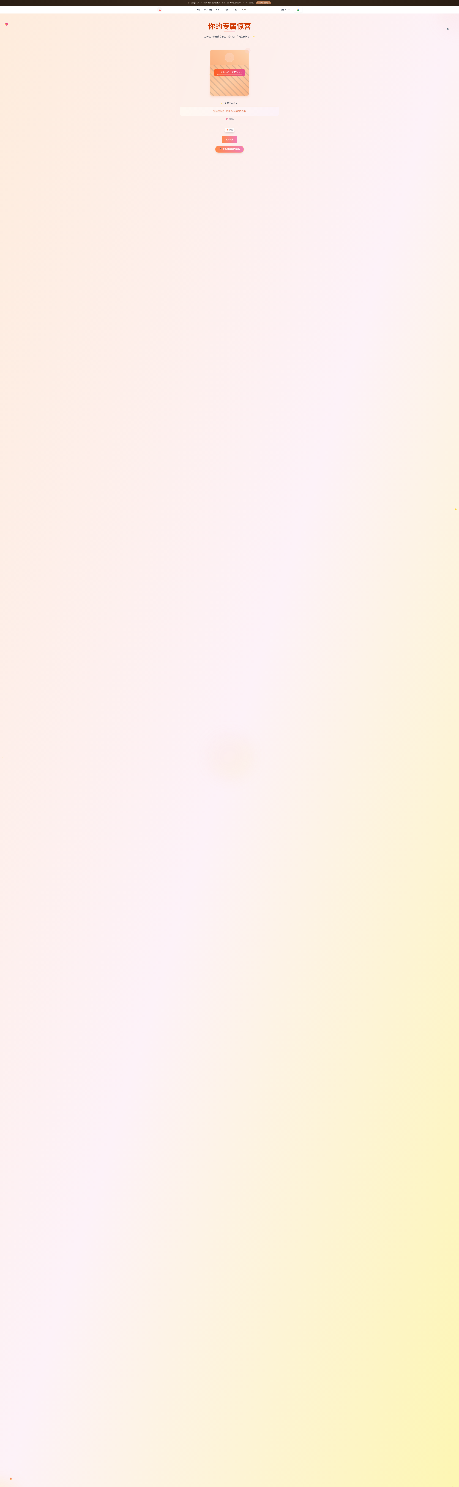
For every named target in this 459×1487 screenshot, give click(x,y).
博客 (217, 10)
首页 (198, 10)
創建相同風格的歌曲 (229, 148)
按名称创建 (208, 10)
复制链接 (229, 139)
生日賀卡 (226, 10)
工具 (241, 10)
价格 (235, 10)
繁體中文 (284, 10)
